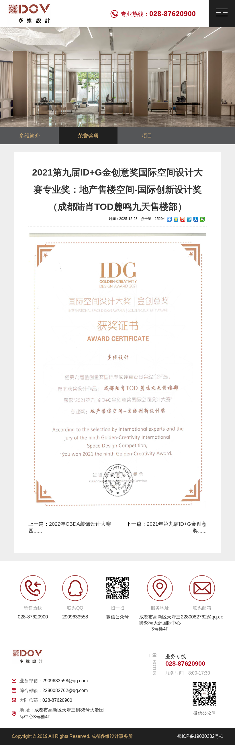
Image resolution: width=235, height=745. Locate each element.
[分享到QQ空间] (176, 219)
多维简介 (29, 136)
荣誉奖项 (88, 136)
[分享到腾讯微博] (189, 219)
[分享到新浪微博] (182, 219)
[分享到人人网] (195, 219)
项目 (147, 136)
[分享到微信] (202, 219)
